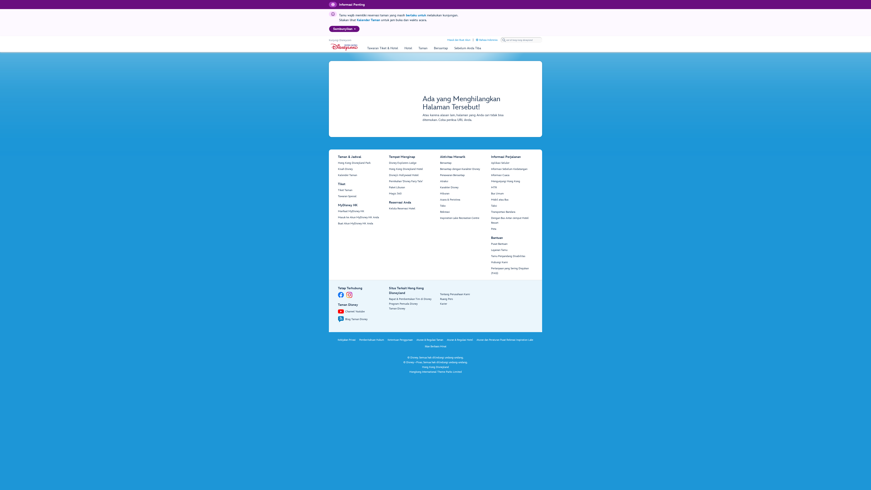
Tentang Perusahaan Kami (455, 294)
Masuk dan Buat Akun (458, 40)
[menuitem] (355, 29)
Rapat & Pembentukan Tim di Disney (410, 299)
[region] (344, 29)
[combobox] (521, 40)
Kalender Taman (368, 20)
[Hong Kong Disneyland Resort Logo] (344, 47)
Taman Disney (397, 308)
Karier (443, 304)
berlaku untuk (416, 15)
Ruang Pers (446, 299)
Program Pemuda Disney (403, 304)
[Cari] (504, 40)
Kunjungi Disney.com (340, 40)
